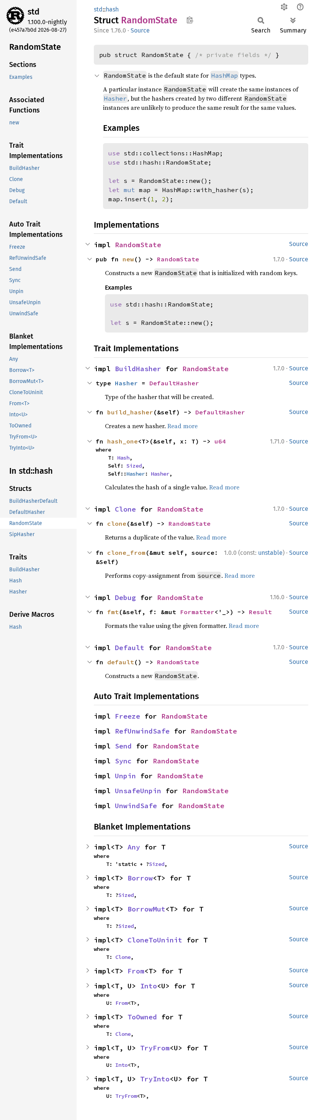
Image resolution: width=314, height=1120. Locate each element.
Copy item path (189, 19)
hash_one (122, 441)
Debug (125, 597)
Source (140, 30)
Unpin (125, 775)
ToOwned (142, 1016)
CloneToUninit (155, 940)
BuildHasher (138, 368)
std (33, 12)
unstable (270, 552)
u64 (220, 441)
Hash (123, 457)
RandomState (138, 244)
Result (260, 612)
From (136, 971)
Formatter (197, 612)
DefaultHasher (174, 383)
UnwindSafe (136, 805)
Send (123, 746)
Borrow (140, 878)
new (128, 259)
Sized (134, 465)
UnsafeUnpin (138, 790)
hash (112, 9)
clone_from (126, 552)
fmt (113, 612)
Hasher (126, 383)
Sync (123, 760)
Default (129, 647)
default (120, 662)
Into (148, 985)
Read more (182, 426)
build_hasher (130, 412)
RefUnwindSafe (142, 731)
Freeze (127, 716)
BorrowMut (146, 909)
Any (134, 847)
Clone (125, 509)
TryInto (155, 1078)
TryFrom (155, 1047)
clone (116, 523)
